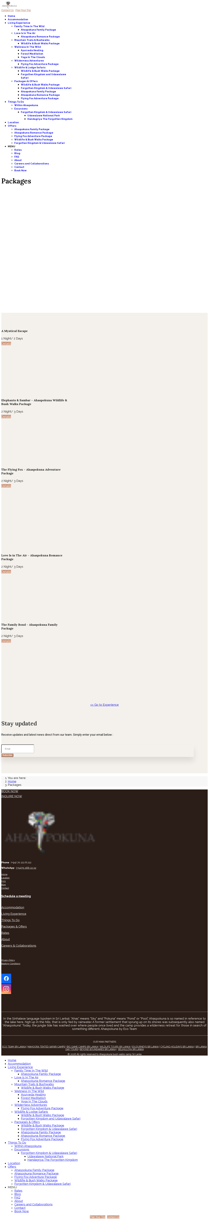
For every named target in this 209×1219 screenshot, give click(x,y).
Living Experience (19, 23)
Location (13, 122)
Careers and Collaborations (31, 163)
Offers (12, 126)
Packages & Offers (26, 81)
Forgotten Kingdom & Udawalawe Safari (46, 88)
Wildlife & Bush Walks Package (40, 43)
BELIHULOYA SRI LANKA (131, 1049)
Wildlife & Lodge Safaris (29, 67)
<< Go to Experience (104, 704)
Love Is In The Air (24, 33)
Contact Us (7, 10)
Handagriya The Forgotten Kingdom (49, 119)
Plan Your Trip (23, 10)
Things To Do (16, 102)
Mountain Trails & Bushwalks (32, 40)
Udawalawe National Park (43, 115)
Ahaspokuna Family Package (38, 29)
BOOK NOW (9, 791)
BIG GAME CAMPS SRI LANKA (82, 1046)
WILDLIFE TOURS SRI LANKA (115, 1046)
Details (6, 343)
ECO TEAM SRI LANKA (14, 1046)
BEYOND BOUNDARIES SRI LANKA (98, 1049)
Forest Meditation (32, 53)
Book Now (20, 170)
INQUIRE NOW (11, 796)
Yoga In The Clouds (33, 57)
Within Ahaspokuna (26, 105)
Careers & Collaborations (18, 945)
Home (11, 16)
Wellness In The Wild (27, 47)
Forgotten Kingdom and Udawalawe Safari (50, 1118)
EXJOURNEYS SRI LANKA (145, 1046)
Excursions (20, 108)
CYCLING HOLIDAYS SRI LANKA (177, 1046)
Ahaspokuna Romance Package (40, 36)
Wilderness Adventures (29, 60)
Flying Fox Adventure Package (40, 64)
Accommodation (18, 19)
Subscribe (7, 755)
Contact (19, 167)
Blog (17, 153)
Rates (18, 150)
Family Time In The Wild (29, 26)
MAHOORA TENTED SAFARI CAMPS (46, 1046)
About (18, 160)
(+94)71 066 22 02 (26, 867)
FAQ (16, 156)
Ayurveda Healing (32, 50)
